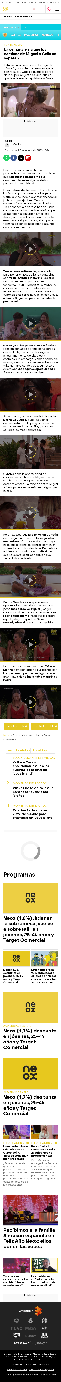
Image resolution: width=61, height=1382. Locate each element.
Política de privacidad (38, 1364)
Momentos (31, 35)
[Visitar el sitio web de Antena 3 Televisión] (16, 1320)
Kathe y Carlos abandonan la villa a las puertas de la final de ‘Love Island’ (31, 767)
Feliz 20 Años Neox (16, 1143)
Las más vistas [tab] (18, 750)
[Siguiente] (58, 2)
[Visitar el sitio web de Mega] (30, 1328)
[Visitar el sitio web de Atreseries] (44, 1328)
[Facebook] (7, 145)
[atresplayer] (49, 9)
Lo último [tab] (40, 750)
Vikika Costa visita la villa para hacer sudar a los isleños (33, 791)
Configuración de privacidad (22, 1374)
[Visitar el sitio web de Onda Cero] (16, 1335)
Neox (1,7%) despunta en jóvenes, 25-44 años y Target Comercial (13, 976)
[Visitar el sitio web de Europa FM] (30, 1335)
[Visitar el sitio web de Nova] (16, 1328)
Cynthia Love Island (45, 726)
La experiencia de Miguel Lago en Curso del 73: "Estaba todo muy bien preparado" (15, 1152)
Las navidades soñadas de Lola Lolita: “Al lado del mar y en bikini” (43, 1281)
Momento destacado (30, 783)
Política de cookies (17, 1369)
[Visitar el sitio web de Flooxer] (41, 1343)
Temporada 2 (10, 28)
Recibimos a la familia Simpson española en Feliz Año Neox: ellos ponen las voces (29, 1238)
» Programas (18, 735)
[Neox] (15, 9)
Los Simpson (29, 3)
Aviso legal (17, 1364)
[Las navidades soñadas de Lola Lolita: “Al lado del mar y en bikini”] (44, 1265)
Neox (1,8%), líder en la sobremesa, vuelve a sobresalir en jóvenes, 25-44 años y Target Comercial (28, 929)
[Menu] (57, 9)
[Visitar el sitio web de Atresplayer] (23, 1343)
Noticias (47, 35)
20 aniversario (13, 3)
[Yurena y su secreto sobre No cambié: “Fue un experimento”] (16, 1265)
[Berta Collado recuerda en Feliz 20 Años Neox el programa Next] (44, 1132)
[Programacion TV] (41, 9)
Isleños (16, 35)
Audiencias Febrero (17, 1026)
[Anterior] (2, 2)
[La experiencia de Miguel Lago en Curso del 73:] (16, 1132)
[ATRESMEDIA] (30, 1311)
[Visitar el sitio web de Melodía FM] (44, 1335)
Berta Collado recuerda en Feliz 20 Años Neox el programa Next (43, 1151)
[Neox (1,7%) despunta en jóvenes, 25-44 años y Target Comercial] (16, 959)
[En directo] (34, 9)
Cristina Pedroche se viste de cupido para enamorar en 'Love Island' (33, 814)
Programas (23, 16)
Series (7, 16)
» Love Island (33, 735)
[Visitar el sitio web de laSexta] (30, 1320)
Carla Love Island (16, 726)
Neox (6, 735)
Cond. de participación (41, 1369)
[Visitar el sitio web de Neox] (44, 1320)
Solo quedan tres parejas (34, 757)
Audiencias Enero (16, 1092)
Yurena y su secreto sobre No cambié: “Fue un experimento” (15, 1281)
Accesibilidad (48, 1374)
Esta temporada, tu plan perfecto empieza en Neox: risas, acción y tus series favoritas (43, 976)
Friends (41, 3)
